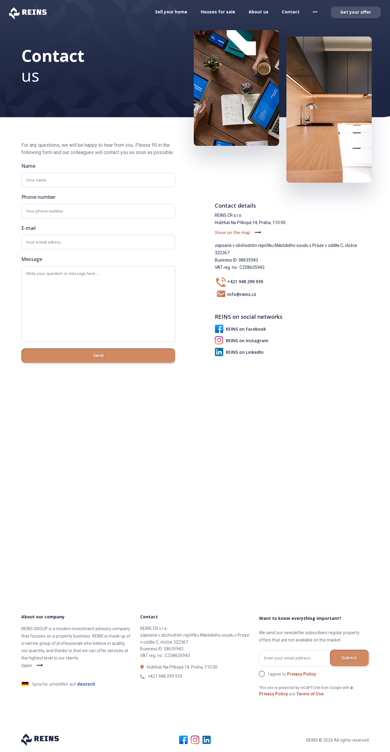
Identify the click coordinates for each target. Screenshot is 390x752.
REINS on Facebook (246, 329)
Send (98, 355)
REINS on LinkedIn (245, 352)
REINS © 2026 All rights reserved (337, 740)
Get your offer (355, 12)
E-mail (28, 228)
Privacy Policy (301, 674)
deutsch (86, 684)
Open (26, 665)
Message (31, 259)
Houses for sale (218, 12)
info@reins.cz (241, 294)
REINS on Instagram (247, 340)
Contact (291, 12)
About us (258, 12)
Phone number (38, 197)
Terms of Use (310, 693)
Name (28, 166)
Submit (349, 658)
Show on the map (232, 232)
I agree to (292, 674)
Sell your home (171, 12)
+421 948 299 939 (245, 281)
